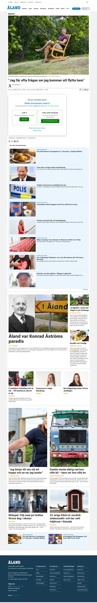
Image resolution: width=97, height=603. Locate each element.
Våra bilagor (38, 580)
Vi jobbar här (80, 569)
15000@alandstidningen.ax (18, 586)
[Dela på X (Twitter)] (83, 90)
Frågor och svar (80, 580)
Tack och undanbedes (55, 573)
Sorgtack (52, 580)
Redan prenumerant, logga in (37, 103)
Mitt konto (84, 8)
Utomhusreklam (39, 576)
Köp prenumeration (50, 121)
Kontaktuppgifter (40, 583)
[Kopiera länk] (87, 90)
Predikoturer (53, 586)
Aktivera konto (37, 130)
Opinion (36, 9)
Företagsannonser (41, 566)
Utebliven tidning (81, 586)
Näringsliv (43, 9)
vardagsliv (31, 138)
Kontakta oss (38, 2)
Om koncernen (67, 580)
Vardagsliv (51, 9)
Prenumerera (76, 8)
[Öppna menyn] (87, 2)
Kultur (63, 9)
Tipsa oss (16, 2)
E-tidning (10, 2)
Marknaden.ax (53, 590)
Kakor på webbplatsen (69, 576)
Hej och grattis (53, 583)
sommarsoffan (21, 138)
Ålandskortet (23, 2)
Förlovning (52, 569)
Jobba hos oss (67, 573)
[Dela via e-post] (85, 90)
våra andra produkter (53, 106)
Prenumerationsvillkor (82, 590)
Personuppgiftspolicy (69, 569)
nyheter (11, 138)
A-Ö (67, 9)
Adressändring (80, 576)
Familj (57, 9)
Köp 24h (24, 119)
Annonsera (30, 2)
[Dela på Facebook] (80, 90)
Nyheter (24, 9)
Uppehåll (79, 583)
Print (37, 569)
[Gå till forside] (13, 7)
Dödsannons (53, 576)
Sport (30, 9)
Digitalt (37, 573)
